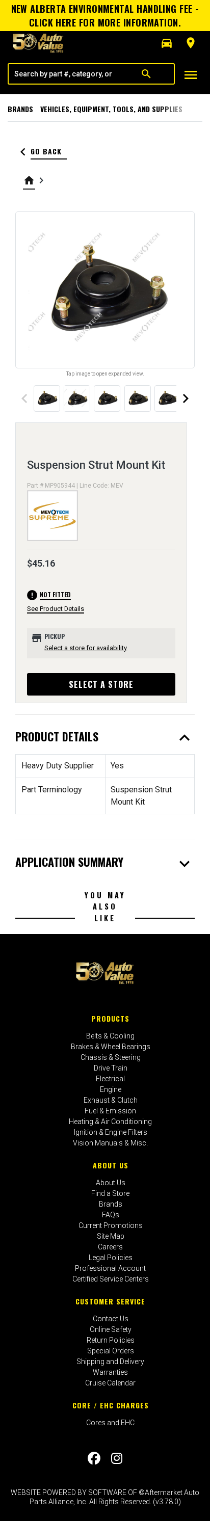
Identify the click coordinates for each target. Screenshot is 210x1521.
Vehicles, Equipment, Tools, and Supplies (111, 108)
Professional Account (110, 1268)
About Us (110, 1165)
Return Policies (111, 1340)
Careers (110, 1247)
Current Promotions (110, 1225)
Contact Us (110, 1319)
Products (110, 1018)
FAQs (110, 1215)
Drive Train (110, 1068)
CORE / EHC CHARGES (110, 1405)
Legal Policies (111, 1257)
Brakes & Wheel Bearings (110, 1047)
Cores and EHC (110, 1423)
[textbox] (64, 74)
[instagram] (116, 1458)
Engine (110, 1089)
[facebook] (94, 1458)
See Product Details (55, 608)
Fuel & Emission (110, 1111)
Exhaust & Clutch (111, 1100)
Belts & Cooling (110, 1036)
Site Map (110, 1236)
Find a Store (110, 1193)
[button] (167, 43)
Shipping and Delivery (110, 1361)
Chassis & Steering (111, 1057)
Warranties (110, 1372)
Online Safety (111, 1329)
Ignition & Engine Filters (110, 1132)
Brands (20, 108)
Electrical (110, 1079)
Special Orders (110, 1351)
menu (190, 75)
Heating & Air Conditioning (110, 1121)
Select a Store (101, 684)
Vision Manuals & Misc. (110, 1143)
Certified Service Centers (110, 1279)
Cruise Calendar (110, 1383)
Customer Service (110, 1301)
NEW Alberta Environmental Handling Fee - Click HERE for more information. (105, 15)
